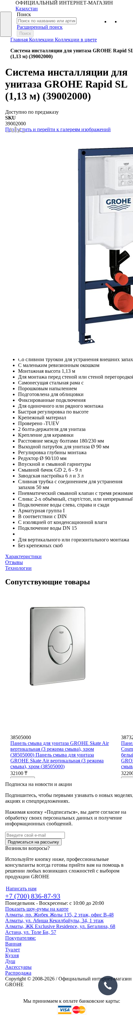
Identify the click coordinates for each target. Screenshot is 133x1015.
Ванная (13, 944)
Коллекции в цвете (76, 39)
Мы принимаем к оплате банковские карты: (71, 1001)
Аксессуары (18, 967)
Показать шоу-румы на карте (36, 909)
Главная (19, 39)
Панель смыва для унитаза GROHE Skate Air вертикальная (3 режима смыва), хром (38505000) (59, 749)
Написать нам (21, 888)
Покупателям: (20, 938)
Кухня (12, 955)
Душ (10, 961)
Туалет (12, 949)
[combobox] (47, 20)
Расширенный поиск (40, 27)
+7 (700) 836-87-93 (32, 896)
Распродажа (18, 973)
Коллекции (42, 39)
